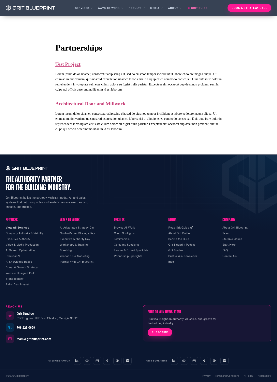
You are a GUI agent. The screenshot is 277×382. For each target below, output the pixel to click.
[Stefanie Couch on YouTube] (87, 361)
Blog (171, 261)
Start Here (229, 244)
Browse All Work (124, 227)
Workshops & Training (74, 244)
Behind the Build (178, 239)
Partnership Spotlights (128, 256)
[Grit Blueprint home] (30, 8)
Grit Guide (199, 8)
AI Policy (248, 376)
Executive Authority (18, 239)
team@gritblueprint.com (34, 339)
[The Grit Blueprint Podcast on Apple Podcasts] (214, 361)
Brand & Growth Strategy (22, 267)
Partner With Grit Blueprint (76, 261)
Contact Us (229, 256)
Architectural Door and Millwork (90, 103)
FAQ (225, 250)
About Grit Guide (179, 233)
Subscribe (160, 332)
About (173, 8)
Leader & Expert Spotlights (131, 250)
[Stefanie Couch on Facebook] (107, 361)
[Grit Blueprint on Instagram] (194, 361)
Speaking (66, 250)
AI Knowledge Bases (19, 261)
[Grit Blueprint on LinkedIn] (174, 361)
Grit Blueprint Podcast (182, 244)
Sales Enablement (17, 284)
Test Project (68, 64)
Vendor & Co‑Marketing (75, 256)
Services (82, 8)
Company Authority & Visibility (25, 233)
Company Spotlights (127, 244)
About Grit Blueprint (235, 227)
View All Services (17, 227)
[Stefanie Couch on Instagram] (97, 361)
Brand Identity (15, 279)
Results (135, 8)
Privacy (206, 376)
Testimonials (122, 239)
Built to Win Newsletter (182, 256)
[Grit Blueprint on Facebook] (204, 361)
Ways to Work (109, 8)
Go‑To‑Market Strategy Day (77, 233)
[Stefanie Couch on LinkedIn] (77, 361)
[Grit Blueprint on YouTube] (184, 361)
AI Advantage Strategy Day (77, 227)
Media (154, 8)
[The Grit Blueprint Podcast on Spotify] (224, 361)
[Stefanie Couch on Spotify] (127, 361)
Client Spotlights (124, 233)
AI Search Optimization (20, 250)
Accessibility (264, 376)
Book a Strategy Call (249, 8)
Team (225, 233)
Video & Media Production (22, 244)
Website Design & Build (20, 273)
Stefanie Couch (232, 239)
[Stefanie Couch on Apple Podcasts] (117, 361)
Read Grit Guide (178, 227)
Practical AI (13, 256)
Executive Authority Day (75, 239)
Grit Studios (175, 250)
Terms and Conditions (227, 376)
